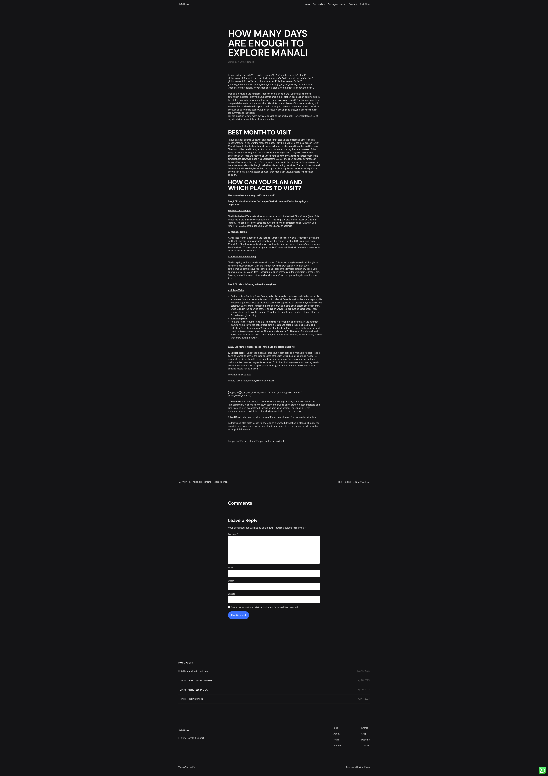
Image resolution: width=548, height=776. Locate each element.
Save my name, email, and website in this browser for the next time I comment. (264, 607)
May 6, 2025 (363, 671)
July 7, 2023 (363, 698)
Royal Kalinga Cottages (239, 374)
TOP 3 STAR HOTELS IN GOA (192, 689)
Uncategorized (247, 61)
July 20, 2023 (363, 680)
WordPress (364, 767)
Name (231, 568)
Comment (233, 534)
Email (231, 581)
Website (231, 594)
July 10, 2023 (363, 689)
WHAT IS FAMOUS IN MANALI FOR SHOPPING (205, 482)
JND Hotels (183, 4)
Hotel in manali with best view (193, 671)
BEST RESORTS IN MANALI (352, 482)
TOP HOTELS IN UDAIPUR (191, 699)
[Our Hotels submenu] (324, 4)
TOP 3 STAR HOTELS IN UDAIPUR (195, 680)
